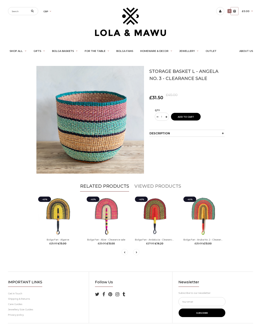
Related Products (104, 186)
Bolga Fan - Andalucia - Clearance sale (157, 239)
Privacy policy (16, 314)
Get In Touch (15, 293)
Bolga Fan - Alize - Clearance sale (106, 239)
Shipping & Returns (19, 298)
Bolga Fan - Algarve (58, 239)
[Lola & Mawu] (130, 35)
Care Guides (15, 304)
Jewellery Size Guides (20, 309)
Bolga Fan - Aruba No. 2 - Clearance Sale (206, 239)
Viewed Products (157, 186)
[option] (90, 120)
